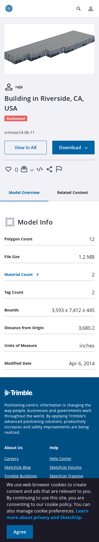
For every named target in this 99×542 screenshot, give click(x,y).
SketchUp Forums (66, 467)
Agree (19, 532)
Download (70, 148)
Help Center (61, 458)
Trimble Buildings (20, 476)
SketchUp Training (66, 476)
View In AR (26, 148)
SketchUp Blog (17, 467)
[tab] (24, 192)
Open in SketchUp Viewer (49, 49)
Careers (11, 458)
